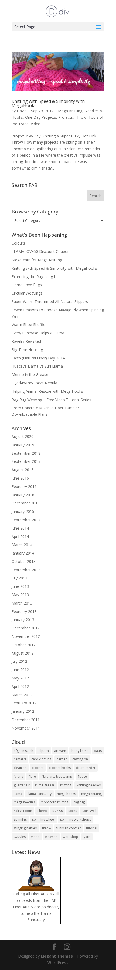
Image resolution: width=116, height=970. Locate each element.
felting (18, 776)
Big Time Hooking (27, 349)
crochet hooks (60, 768)
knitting (65, 785)
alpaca (44, 750)
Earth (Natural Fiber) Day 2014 (38, 358)
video (35, 836)
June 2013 (20, 586)
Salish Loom (23, 811)
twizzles (20, 836)
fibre (32, 776)
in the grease (45, 785)
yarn (87, 836)
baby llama (79, 750)
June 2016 (20, 478)
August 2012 (22, 653)
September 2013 (26, 569)
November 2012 (26, 636)
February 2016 (24, 486)
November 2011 (26, 728)
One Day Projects (40, 117)
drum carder (85, 768)
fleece (82, 776)
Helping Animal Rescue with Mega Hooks (47, 391)
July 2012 (19, 661)
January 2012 (23, 711)
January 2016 (23, 494)
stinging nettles (25, 828)
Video (35, 123)
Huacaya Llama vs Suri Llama (37, 366)
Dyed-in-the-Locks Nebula (34, 382)
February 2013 (24, 611)
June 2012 (20, 669)
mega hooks (66, 793)
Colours (18, 243)
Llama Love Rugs (27, 284)
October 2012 (24, 644)
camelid (20, 759)
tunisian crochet (68, 828)
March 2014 (22, 544)
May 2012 (20, 678)
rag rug (79, 802)
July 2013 (19, 577)
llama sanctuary (40, 793)
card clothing (41, 759)
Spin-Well (89, 811)
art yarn (60, 750)
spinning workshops (75, 819)
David (22, 110)
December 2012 (26, 628)
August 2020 (22, 436)
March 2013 (22, 603)
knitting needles (89, 785)
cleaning (20, 768)
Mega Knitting (70, 110)
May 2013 (20, 594)
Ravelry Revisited (26, 341)
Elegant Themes (57, 956)
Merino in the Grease (30, 374)
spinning (20, 819)
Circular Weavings (27, 293)
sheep (42, 811)
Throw (80, 117)
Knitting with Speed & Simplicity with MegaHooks (48, 103)
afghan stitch (23, 750)
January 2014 (23, 553)
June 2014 (20, 528)
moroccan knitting (54, 802)
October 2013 (24, 561)
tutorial (91, 828)
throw (46, 828)
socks (72, 811)
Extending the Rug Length (34, 276)
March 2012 (22, 694)
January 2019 (23, 444)
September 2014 (26, 519)
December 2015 (26, 503)
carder (62, 759)
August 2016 (22, 469)
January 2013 (23, 619)
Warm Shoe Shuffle (28, 324)
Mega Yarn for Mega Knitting (37, 259)
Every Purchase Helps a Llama (38, 332)
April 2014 (20, 536)
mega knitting (91, 793)
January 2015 (23, 511)
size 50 (57, 811)
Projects (65, 117)
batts (98, 750)
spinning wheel (43, 819)
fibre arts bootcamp (56, 776)
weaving (51, 836)
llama (18, 793)
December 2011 (26, 719)
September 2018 (26, 453)
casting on (80, 759)
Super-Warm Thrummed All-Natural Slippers (50, 301)
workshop (70, 836)
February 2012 (24, 702)
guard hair (22, 785)
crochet (37, 768)
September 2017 (26, 461)
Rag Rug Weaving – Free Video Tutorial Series (51, 399)
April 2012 (20, 686)
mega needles (24, 802)
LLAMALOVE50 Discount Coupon (41, 251)
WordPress (58, 962)
